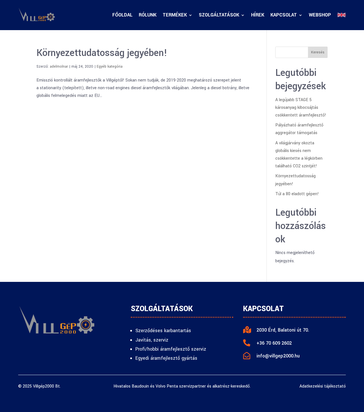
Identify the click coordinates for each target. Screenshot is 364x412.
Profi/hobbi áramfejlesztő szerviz (170, 349)
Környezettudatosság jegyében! (101, 53)
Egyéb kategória (110, 66)
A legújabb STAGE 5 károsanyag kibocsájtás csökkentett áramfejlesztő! (300, 107)
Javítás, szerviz (151, 340)
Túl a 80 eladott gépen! (297, 194)
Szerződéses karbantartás (163, 330)
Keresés (317, 52)
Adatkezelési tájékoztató (322, 386)
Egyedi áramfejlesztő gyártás (166, 358)
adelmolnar (59, 66)
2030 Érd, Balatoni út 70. (283, 330)
